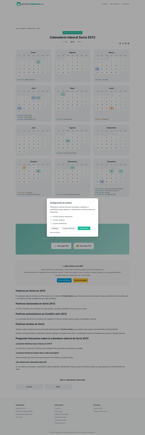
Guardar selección (69, 228)
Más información (55, 232)
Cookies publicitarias (59, 223)
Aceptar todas (84, 228)
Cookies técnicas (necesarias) (63, 216)
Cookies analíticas (59, 220)
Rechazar (55, 228)
